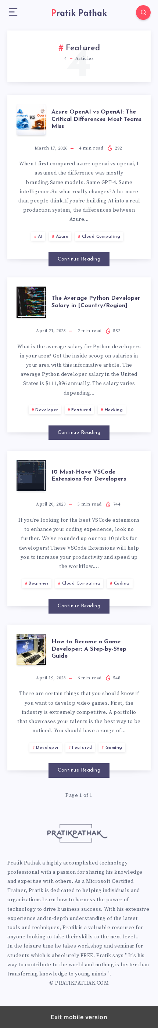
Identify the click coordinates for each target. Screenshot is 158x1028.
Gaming (113, 747)
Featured (81, 410)
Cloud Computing (101, 236)
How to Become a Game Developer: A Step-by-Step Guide (88, 649)
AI (40, 236)
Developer (46, 410)
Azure (62, 236)
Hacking (114, 410)
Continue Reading (79, 259)
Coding (122, 583)
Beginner (39, 583)
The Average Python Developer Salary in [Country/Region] (95, 301)
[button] (13, 12)
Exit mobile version (79, 1017)
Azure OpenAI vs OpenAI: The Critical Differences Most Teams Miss (96, 119)
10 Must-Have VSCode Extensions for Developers (88, 475)
